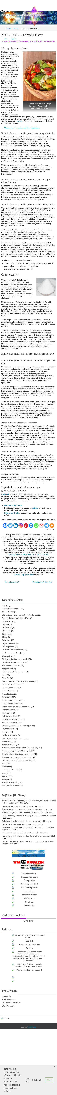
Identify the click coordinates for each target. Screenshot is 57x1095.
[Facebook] (5, 524)
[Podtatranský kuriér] (28, 887)
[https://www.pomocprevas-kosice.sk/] (28, 853)
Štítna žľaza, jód (9, 744)
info (5, 39)
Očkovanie (6, 697)
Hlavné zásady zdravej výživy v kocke (17, 806)
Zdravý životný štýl (9, 782)
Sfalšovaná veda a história (13, 738)
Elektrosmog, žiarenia (11, 665)
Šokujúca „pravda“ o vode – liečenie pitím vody (21, 821)
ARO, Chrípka (8, 611)
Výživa (16, 28)
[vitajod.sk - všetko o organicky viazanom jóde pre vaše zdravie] (28, 965)
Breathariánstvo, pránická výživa (15, 618)
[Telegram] (46, 524)
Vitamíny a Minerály (10, 769)
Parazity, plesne (8, 709)
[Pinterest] (26, 524)
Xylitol (19, 121)
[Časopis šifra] (28, 880)
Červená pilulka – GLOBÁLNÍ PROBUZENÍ (20, 832)
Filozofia (5, 678)
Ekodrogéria (7, 656)
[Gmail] (41, 524)
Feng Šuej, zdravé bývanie (13, 671)
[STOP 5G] (28, 901)
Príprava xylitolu (11, 513)
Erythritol (5, 494)
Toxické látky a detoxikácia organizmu (18, 754)
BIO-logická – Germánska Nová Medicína (19, 614)
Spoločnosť (6, 741)
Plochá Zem (7, 712)
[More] (51, 524)
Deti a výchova (8, 646)
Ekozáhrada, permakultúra (13, 662)
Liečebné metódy (9, 687)
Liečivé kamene (8, 690)
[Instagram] (20, 524)
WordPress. (31, 1027)
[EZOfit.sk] (28, 940)
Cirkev (4, 633)
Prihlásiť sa (6, 996)
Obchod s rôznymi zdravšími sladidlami (22, 128)
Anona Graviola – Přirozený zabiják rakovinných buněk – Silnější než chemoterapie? (29, 801)
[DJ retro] (28, 948)
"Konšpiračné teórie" (10, 608)
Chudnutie (6, 630)
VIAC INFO (28, 920)
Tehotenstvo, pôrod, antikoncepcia (16, 750)
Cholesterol (7, 627)
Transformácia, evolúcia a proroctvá (17, 757)
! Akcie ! (5, 605)
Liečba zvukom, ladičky (11, 684)
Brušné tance (7, 621)
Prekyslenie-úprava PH (11, 719)
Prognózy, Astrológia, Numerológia (16, 725)
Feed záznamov (9, 999)
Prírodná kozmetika (10, 722)
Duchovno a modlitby (11, 652)
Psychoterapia (8, 728)
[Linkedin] (15, 524)
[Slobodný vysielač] (28, 873)
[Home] (2, 28)
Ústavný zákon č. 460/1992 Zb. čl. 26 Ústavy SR (28, 555)
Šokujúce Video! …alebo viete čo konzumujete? (22, 809)
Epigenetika (7, 668)
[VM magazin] (28, 864)
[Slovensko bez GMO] (28, 883)
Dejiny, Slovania (8, 643)
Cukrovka (6, 640)
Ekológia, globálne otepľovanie (15, 659)
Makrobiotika (7, 693)
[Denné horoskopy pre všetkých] (28, 969)
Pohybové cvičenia (10, 716)
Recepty (5, 731)
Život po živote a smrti (11, 785)
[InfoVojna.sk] (28, 898)
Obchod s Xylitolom (13, 505)
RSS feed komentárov (11, 1002)
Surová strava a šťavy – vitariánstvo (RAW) (20, 747)
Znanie (5, 11)
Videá (4, 766)
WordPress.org (8, 1005)
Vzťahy (5, 779)
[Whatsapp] (36, 524)
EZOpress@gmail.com (24, 575)
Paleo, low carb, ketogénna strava (16, 706)
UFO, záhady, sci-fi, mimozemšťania (17, 760)
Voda (4, 773)
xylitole (35, 508)
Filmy (4, 674)
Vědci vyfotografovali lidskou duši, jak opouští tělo (22, 812)
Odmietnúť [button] (37, 1080)
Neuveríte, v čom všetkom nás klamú (17, 824)
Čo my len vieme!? (11, 582)
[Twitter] (10, 524)
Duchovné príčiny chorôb (12, 649)
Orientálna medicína (10, 703)
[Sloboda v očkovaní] (28, 876)
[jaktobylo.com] (28, 891)
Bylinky (5, 624)
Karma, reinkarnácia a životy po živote (18, 681)
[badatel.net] (28, 905)
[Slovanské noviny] (28, 894)
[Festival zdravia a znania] (28, 944)
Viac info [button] (28, 1080)
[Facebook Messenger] (31, 524)
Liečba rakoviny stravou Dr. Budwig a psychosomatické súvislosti (29, 815)
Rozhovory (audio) (9, 735)
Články (8, 28)
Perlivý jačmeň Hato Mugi (42, 582)
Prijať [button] (49, 1080)
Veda (4, 763)
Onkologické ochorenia (11, 700)
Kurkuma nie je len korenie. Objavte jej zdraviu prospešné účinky (29, 836)
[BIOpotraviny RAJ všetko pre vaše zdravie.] (28, 936)
